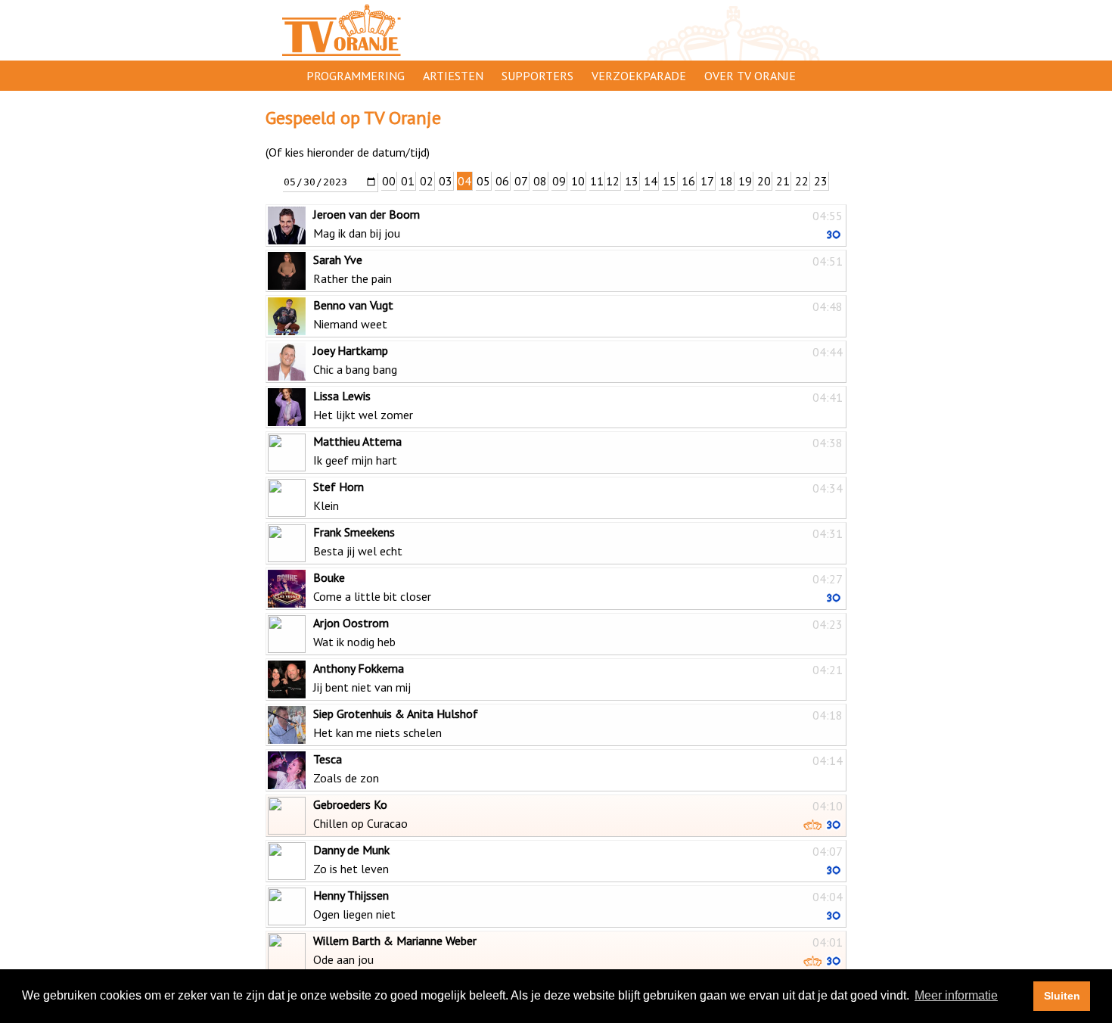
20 (764, 180)
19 (745, 180)
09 (559, 180)
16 (688, 180)
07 (521, 180)
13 (631, 180)
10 (578, 180)
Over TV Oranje (750, 75)
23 (821, 180)
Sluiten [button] (1062, 996)
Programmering (355, 75)
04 (464, 180)
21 (783, 180)
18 (726, 180)
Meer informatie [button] (956, 995)
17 (707, 180)
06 (502, 180)
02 (426, 180)
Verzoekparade (639, 75)
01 (408, 180)
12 (613, 180)
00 (389, 180)
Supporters (537, 75)
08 (540, 180)
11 (597, 180)
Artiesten (453, 75)
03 (445, 180)
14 (650, 180)
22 (802, 180)
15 (669, 180)
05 (483, 180)
